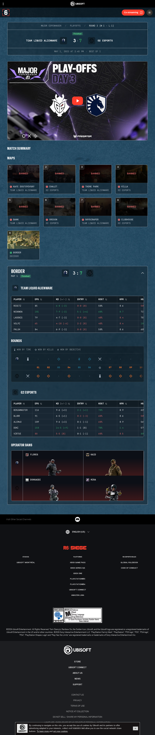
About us (77, 673)
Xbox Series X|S (77, 568)
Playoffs (75, 26)
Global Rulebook (129, 562)
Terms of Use (78, 705)
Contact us (77, 694)
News (78, 679)
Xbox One (77, 573)
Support (77, 684)
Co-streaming (131, 12)
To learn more (43, 731)
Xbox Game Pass (78, 562)
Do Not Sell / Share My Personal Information (77, 716)
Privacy (77, 700)
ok (135, 728)
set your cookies (60, 731)
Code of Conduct (129, 568)
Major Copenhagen (51, 26)
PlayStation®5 (77, 579)
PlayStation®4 (77, 584)
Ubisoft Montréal (26, 562)
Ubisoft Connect (77, 667)
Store (77, 662)
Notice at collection (77, 711)
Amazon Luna (77, 595)
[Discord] (77, 519)
